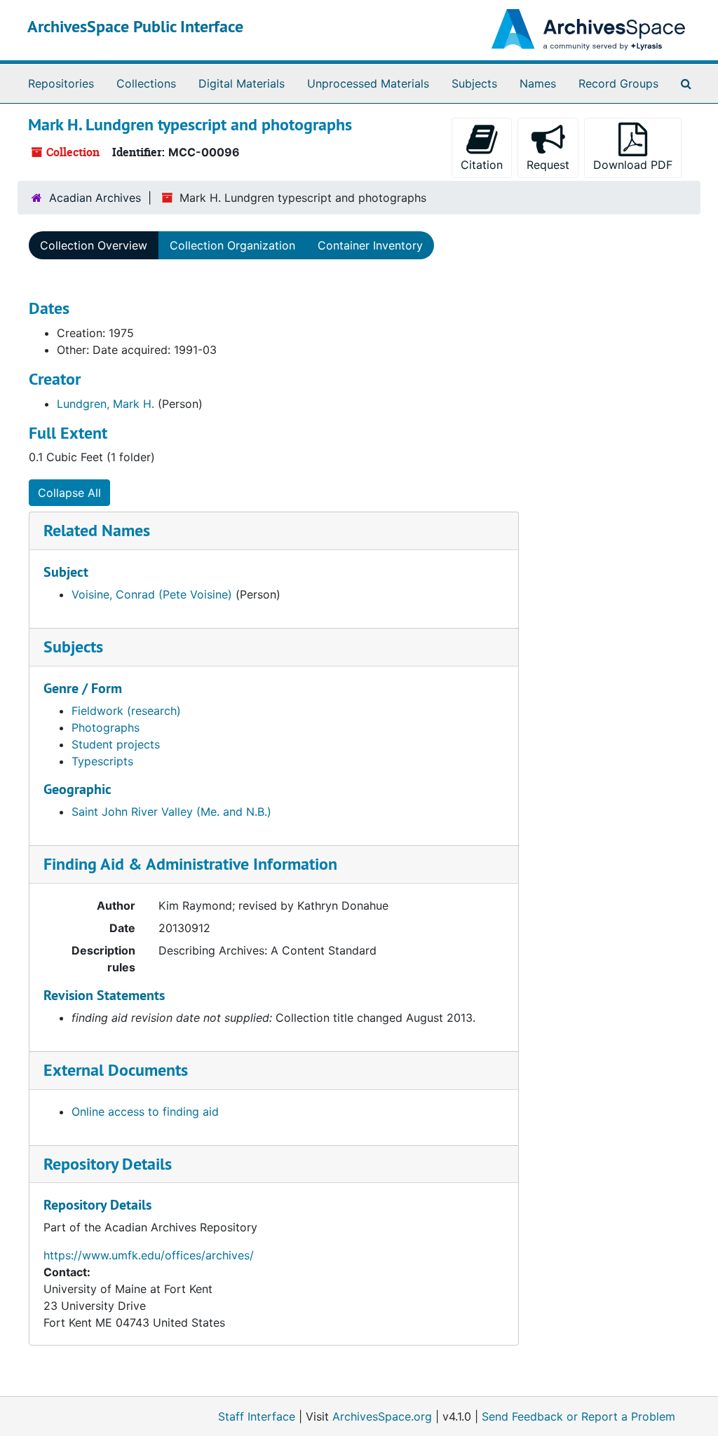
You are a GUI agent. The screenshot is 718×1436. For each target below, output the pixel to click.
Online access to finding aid (145, 1112)
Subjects (474, 83)
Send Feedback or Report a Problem (578, 1416)
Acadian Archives (95, 198)
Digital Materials (241, 83)
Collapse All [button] (69, 493)
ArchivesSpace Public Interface (135, 26)
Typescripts (102, 761)
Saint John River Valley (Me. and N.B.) (171, 812)
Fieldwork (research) (126, 711)
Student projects (116, 744)
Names (538, 83)
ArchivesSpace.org (382, 1416)
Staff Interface (256, 1416)
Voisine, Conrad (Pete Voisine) (152, 594)
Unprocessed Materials (368, 83)
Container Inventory (370, 245)
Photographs (106, 727)
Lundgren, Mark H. (105, 404)
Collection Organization (232, 245)
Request (548, 165)
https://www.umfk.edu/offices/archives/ (148, 1255)
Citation (482, 165)
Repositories (61, 83)
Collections (146, 83)
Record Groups (618, 83)
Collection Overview (93, 245)
